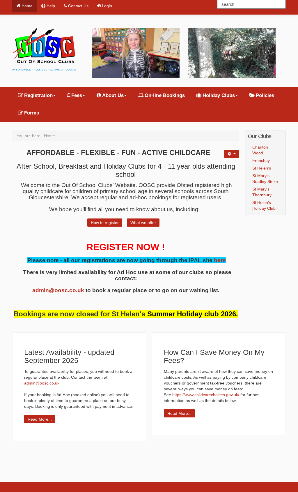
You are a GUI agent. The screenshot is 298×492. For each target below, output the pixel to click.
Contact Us (78, 5)
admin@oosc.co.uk (58, 290)
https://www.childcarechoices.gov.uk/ (205, 394)
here (220, 260)
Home (27, 5)
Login (107, 5)
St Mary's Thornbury (262, 192)
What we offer (143, 222)
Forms (31, 113)
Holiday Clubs (219, 95)
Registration (38, 95)
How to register (105, 222)
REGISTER (110, 247)
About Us (113, 95)
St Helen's (261, 168)
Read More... (40, 419)
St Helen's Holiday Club (264, 205)
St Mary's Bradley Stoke (265, 178)
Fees (76, 95)
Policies (265, 95)
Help (51, 5)
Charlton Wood (260, 150)
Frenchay (261, 160)
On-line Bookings (165, 95)
